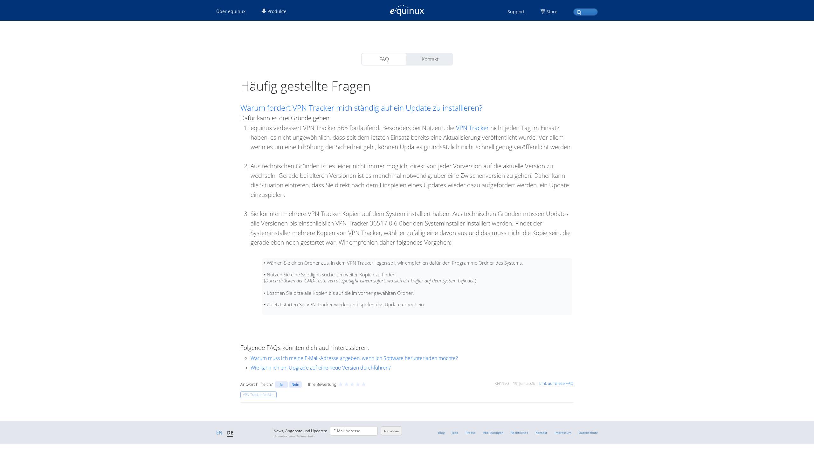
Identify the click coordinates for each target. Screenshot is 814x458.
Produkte (276, 11)
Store (551, 12)
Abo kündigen (493, 432)
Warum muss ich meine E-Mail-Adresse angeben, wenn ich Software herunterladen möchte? (354, 358)
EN (219, 432)
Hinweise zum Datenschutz (294, 436)
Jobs (455, 432)
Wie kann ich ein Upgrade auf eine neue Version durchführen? (321, 367)
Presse (471, 432)
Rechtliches (519, 432)
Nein (295, 384)
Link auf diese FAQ (556, 383)
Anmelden (391, 431)
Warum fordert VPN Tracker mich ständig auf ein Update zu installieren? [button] (361, 108)
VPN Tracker (472, 127)
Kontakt (430, 59)
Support (516, 12)
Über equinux (230, 11)
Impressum (563, 432)
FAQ (384, 59)
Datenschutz (588, 432)
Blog (441, 432)
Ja (281, 384)
